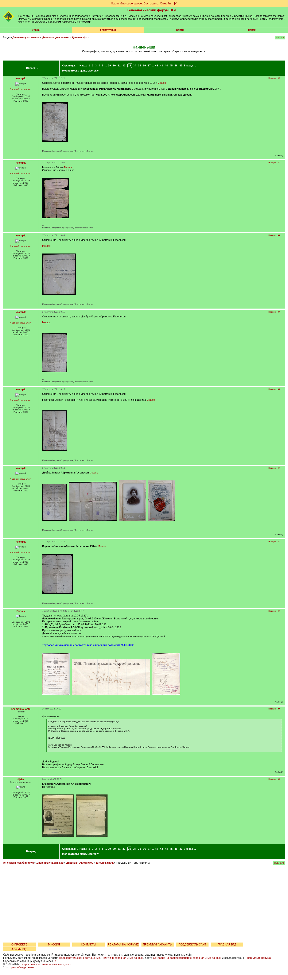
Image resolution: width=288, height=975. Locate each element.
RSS (56, 961)
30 (114, 65)
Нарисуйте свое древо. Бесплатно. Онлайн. (141, 3)
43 (161, 65)
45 (171, 65)
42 (156, 65)
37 (149, 65)
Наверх (272, 78)
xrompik (21, 78)
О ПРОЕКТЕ (19, 944)
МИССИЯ (54, 944)
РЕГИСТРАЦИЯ (108, 30)
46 (176, 65)
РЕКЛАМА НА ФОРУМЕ (123, 944)
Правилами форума (258, 957)
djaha (83, 70)
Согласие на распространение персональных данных (187, 957)
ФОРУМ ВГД (19, 949)
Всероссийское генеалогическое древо (45, 964)
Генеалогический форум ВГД (151, 10)
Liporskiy (93, 70)
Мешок (161, 82)
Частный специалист (20, 89)
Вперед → (32, 68)
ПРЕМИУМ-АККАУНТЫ (157, 944)
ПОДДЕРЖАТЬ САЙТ (192, 944)
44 (166, 65)
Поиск (252, 30)
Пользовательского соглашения (79, 957)
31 (119, 65)
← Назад (81, 65)
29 (109, 65)
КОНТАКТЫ (88, 944)
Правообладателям (21, 967)
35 (139, 65)
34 (134, 65)
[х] (175, 3)
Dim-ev (20, 611)
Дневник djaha (81, 37)
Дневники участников (25, 37)
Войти (180, 30)
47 (180, 65)
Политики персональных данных (122, 957)
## (279, 78)
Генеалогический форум (18, 862)
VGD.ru (36, 30)
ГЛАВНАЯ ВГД (227, 944)
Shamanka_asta (21, 709)
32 (123, 65)
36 (144, 65)
